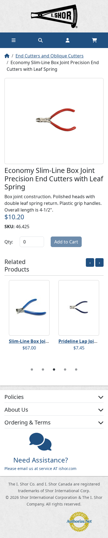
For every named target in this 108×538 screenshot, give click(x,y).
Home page (54, 16)
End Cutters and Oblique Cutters (50, 56)
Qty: (8, 242)
